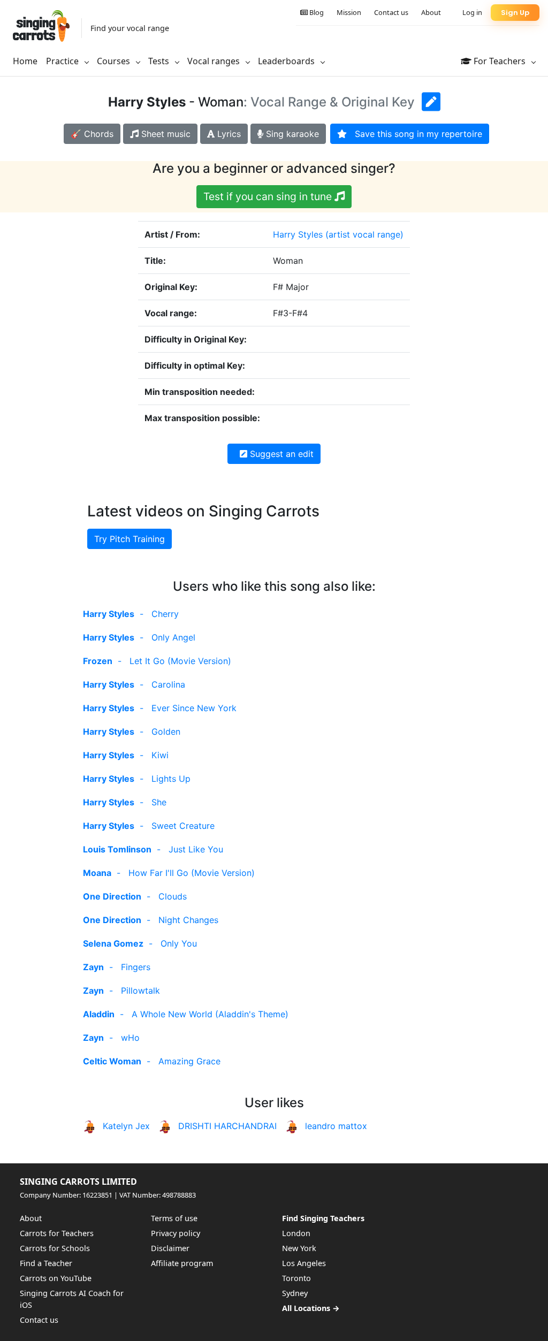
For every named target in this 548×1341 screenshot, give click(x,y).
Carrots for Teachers (57, 1233)
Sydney (295, 1293)
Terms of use (174, 1218)
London (296, 1233)
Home (25, 61)
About (431, 12)
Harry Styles (298, 234)
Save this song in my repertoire (414, 133)
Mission (349, 12)
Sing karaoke (291, 133)
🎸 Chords (92, 133)
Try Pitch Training (129, 539)
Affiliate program (182, 1263)
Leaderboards (287, 61)
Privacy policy (175, 1233)
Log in (472, 12)
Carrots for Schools (55, 1248)
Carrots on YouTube (56, 1278)
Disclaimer (170, 1248)
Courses (114, 61)
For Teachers (499, 61)
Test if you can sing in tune (268, 196)
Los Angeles (304, 1263)
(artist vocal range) (364, 234)
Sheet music (165, 133)
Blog (316, 12)
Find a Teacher (46, 1263)
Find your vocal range (129, 28)
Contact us (391, 12)
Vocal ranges (214, 61)
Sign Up (515, 12)
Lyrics (228, 133)
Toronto (296, 1278)
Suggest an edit (280, 453)
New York (299, 1248)
